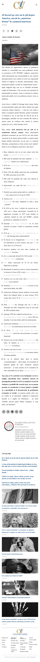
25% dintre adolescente (19, 223)
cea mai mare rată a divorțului (20, 165)
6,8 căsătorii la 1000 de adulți (19, 155)
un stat (11, 305)
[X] (8, 31)
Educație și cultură (33, 644)
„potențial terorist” (30, 370)
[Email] (21, 31)
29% (6, 263)
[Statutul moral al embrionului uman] (20, 544)
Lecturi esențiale (32, 639)
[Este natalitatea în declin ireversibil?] (20, 566)
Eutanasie (13, 647)
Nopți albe (33, 657)
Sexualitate (4, 24)
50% (34, 243)
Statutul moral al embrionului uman (12, 554)
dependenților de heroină (18, 286)
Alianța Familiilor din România (11, 37)
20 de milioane (30, 240)
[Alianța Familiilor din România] (9, 431)
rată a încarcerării (30, 340)
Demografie (22, 649)
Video (30, 649)
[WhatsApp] (16, 31)
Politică (30, 642)
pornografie (8, 252)
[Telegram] (12, 31)
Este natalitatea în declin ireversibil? (12, 576)
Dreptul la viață (14, 640)
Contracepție (22, 647)
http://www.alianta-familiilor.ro (22, 427)
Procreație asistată (15, 643)
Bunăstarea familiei (24, 651)
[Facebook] (4, 31)
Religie (30, 646)
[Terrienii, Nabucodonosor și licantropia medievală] (20, 588)
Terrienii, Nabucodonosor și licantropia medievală (16, 597)
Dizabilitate (13, 645)
